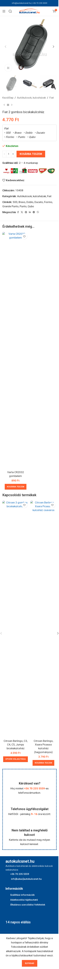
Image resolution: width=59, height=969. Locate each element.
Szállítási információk (22, 894)
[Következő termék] (12, 105)
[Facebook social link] (18, 212)
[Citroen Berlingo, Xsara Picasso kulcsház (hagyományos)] (43, 619)
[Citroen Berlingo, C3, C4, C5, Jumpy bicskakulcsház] (15, 619)
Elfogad (29, 963)
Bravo (22, 202)
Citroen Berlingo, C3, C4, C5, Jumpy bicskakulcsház (16, 744)
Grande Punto (10, 206)
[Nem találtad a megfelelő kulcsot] (30, 823)
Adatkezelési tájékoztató (24, 899)
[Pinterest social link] (26, 212)
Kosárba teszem (31, 153)
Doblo (29, 202)
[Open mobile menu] (4, 11)
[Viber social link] (38, 212)
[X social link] (22, 212)
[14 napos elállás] (9, 914)
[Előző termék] (4, 105)
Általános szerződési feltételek (27, 904)
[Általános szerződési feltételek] (7, 904)
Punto (23, 206)
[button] (5, 46)
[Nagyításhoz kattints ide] (8, 67)
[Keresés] (10, 11)
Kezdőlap (7, 97)
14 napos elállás (18, 922)
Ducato (38, 202)
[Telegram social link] (34, 212)
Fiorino (48, 202)
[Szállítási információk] (7, 895)
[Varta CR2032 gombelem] (15, 350)
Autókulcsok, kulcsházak (31, 97)
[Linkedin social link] (30, 212)
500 (15, 202)
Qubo (31, 206)
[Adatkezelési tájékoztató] (7, 900)
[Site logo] (29, 10)
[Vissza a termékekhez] (8, 105)
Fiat (51, 97)
